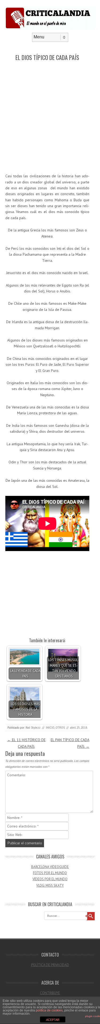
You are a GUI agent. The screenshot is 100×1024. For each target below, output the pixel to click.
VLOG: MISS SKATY (50, 885)
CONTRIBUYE (50, 993)
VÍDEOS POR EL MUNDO (50, 879)
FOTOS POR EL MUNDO (50, 873)
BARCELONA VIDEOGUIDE (50, 867)
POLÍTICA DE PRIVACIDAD (50, 965)
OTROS (60, 727)
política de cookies (49, 1010)
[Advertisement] (50, 117)
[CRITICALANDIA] (50, 28)
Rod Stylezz (33, 727)
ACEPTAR (52, 1019)
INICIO (50, 727)
